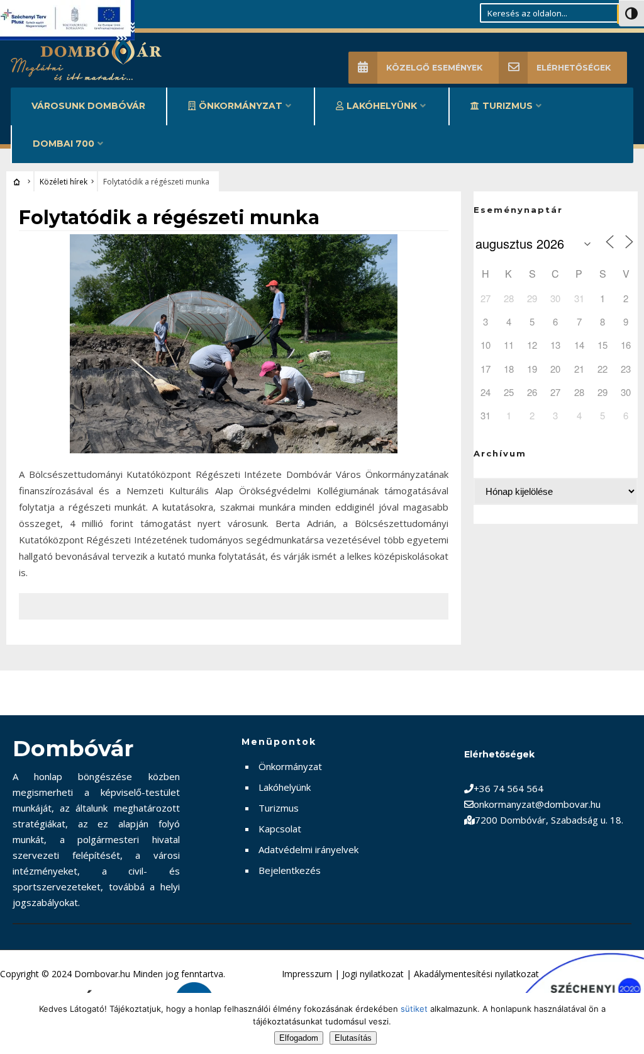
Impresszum (307, 974)
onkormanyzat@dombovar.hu (537, 804)
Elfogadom (298, 1038)
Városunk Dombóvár (88, 105)
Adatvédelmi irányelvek (308, 849)
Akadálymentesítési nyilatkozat (476, 974)
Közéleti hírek (63, 181)
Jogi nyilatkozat (373, 974)
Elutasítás (353, 1038)
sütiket (414, 1009)
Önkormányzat (240, 105)
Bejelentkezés (289, 870)
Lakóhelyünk (382, 105)
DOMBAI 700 (63, 143)
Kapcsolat (279, 828)
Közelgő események (434, 67)
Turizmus (507, 105)
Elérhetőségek (573, 67)
